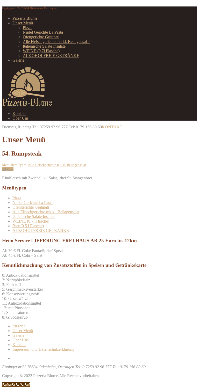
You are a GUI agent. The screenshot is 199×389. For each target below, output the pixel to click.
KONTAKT (112, 127)
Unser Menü (22, 23)
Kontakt (19, 113)
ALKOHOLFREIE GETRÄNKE (51, 55)
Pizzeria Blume (24, 18)
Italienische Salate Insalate (44, 46)
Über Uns (20, 118)
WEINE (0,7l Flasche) (41, 51)
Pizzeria (18, 326)
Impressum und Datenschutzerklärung (43, 349)
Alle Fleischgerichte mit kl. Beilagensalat (56, 41)
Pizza (27, 27)
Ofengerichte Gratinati (41, 37)
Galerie (18, 60)
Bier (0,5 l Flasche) (28, 226)
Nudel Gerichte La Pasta (43, 32)
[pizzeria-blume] (27, 104)
